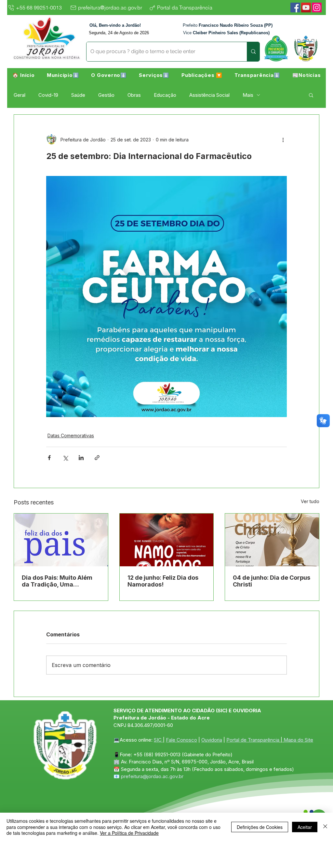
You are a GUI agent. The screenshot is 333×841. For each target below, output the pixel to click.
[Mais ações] (283, 139)
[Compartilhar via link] (97, 458)
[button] (63, 74)
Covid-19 (48, 95)
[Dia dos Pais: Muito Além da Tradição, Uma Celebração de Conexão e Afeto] (61, 540)
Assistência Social (209, 95)
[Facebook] (295, 7)
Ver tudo (310, 501)
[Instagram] (317, 7)
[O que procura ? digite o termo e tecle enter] (253, 51)
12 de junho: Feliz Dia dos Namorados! (162, 581)
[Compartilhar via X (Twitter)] (65, 458)
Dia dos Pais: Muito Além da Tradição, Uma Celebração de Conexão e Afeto (59, 581)
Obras (134, 95)
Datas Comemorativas (70, 435)
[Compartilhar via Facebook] (49, 458)
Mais (248, 95)
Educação (165, 95)
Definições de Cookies (260, 827)
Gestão (106, 95)
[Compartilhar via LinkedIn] (81, 458)
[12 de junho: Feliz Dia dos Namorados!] (167, 540)
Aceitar (305, 827)
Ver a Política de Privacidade (129, 833)
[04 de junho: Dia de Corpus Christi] (272, 540)
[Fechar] (325, 827)
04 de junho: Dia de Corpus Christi (271, 581)
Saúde (78, 95)
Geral (19, 95)
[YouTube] (306, 7)
